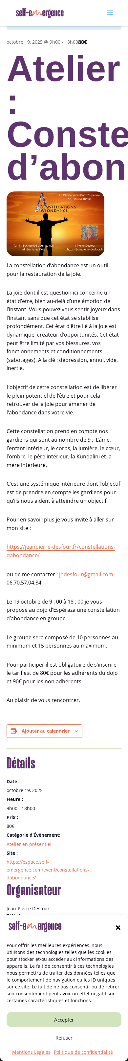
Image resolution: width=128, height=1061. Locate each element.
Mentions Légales (31, 1052)
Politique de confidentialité (83, 1052)
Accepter (64, 1019)
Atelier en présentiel (29, 844)
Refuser (64, 1037)
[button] (118, 927)
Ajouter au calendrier (46, 731)
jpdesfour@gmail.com (86, 574)
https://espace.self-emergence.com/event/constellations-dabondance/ (48, 870)
